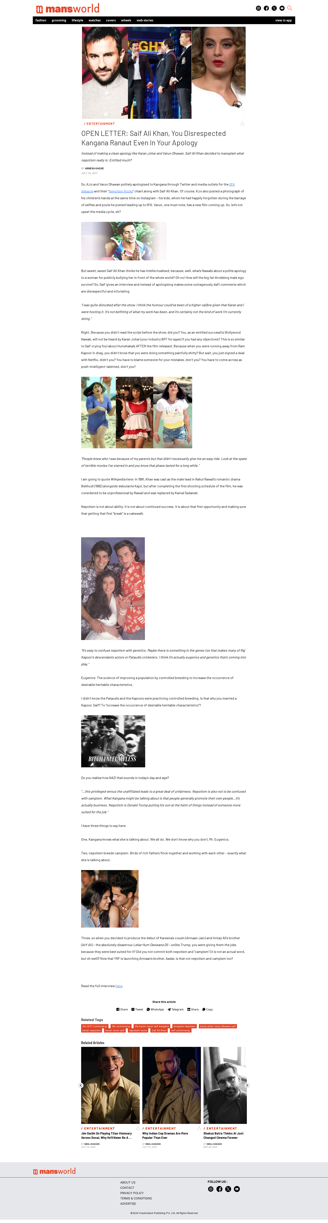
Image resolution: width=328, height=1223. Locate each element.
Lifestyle (77, 20)
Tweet (139, 1009)
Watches (95, 20)
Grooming (59, 20)
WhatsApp (157, 1009)
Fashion (41, 20)
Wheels (126, 20)
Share (124, 1009)
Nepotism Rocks (121, 191)
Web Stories (145, 20)
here (118, 986)
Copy (209, 1009)
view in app (283, 20)
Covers (111, 20)
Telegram (178, 1009)
